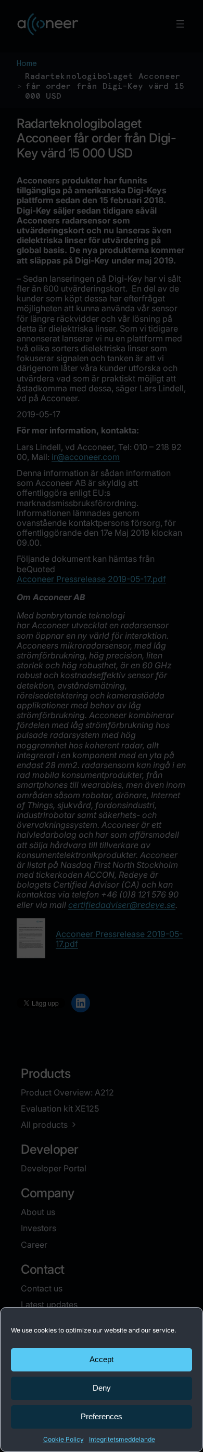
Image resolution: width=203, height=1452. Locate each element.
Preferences (101, 1416)
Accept (101, 1359)
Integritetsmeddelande (122, 1439)
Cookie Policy (63, 1439)
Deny (102, 1387)
